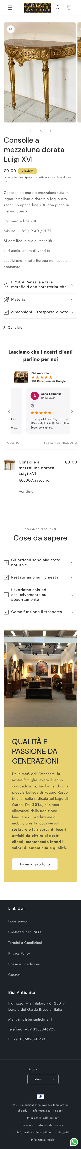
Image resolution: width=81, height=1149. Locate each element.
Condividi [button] (15, 327)
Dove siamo (17, 921)
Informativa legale (43, 1140)
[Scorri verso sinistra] (30, 130)
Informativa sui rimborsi (47, 1111)
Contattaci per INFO (24, 931)
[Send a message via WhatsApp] (74, 1142)
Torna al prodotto (35, 864)
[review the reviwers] (23, 406)
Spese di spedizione (37, 177)
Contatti (14, 974)
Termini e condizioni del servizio (43, 1125)
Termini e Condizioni (25, 942)
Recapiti (63, 1132)
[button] (10, 7)
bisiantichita (33, 1105)
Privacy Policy (19, 953)
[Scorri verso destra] (50, 130)
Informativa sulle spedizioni (35, 1132)
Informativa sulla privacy (43, 1118)
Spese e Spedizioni (24, 964)
